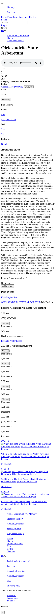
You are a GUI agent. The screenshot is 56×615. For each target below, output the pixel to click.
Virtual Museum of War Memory (22, 514)
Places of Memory (15, 519)
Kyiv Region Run (9, 297)
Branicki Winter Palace (11, 341)
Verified (5, 323)
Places (10, 17)
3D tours (11, 551)
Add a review (7, 286)
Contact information (16, 571)
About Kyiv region (15, 523)
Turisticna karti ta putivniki (19, 561)
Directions (11, 12)
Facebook (11, 595)
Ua (2, 30)
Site (3, 134)
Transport (11, 566)
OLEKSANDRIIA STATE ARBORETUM (21, 302)
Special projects (14, 528)
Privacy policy (13, 585)
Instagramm (12, 598)
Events (4, 17)
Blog (9, 546)
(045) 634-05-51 (8, 119)
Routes (32, 17)
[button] (4, 25)
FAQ (9, 581)
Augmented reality (15, 533)
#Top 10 (5, 441)
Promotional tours (21, 17)
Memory (11, 7)
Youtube (11, 600)
